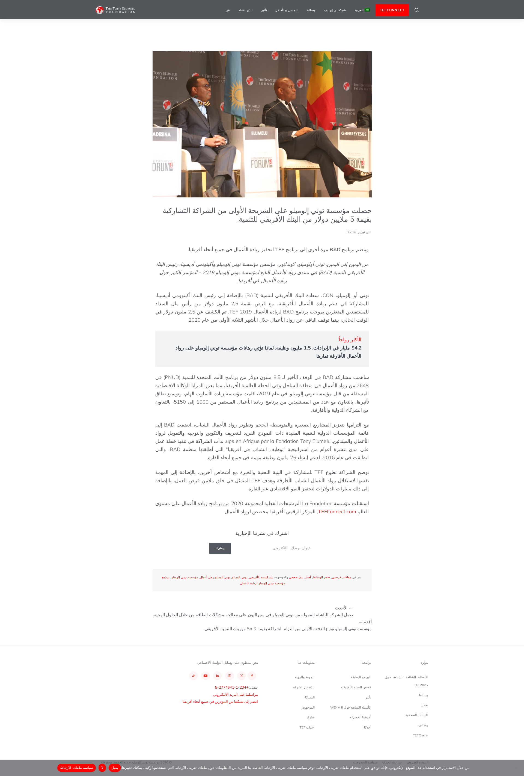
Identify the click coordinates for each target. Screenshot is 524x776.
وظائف (423, 725)
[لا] (517, 768)
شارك (310, 717)
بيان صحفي (296, 577)
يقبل (114, 767)
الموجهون (308, 707)
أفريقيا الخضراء (360, 717)
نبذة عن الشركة (303, 687)
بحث (425, 705)
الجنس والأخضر (286, 10)
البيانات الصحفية (417, 715)
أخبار (308, 577)
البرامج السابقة (361, 677)
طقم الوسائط (321, 577)
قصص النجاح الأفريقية (356, 687)
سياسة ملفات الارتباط (76, 767)
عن (227, 10)
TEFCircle (420, 735)
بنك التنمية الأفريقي (261, 577)
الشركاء (309, 697)
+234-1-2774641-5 (231, 687)
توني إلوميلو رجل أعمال (215, 577)
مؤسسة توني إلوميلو (184, 577)
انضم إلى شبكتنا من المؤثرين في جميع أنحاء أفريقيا (220, 701)
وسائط (310, 10)
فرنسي (336, 577)
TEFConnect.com (337, 511)
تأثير (264, 10)
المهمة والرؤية (304, 677)
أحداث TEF (307, 727)
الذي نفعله (245, 10)
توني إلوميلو (239, 577)
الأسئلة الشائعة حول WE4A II (350, 707)
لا (102, 767)
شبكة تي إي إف (335, 10)
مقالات (347, 577)
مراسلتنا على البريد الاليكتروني (235, 694)
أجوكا (367, 727)
